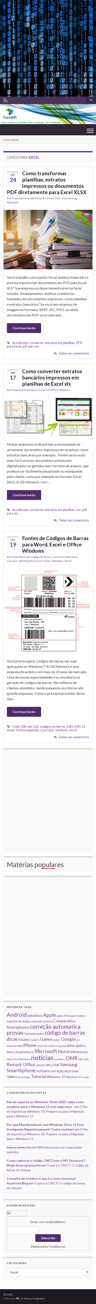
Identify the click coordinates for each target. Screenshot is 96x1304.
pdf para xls (31, 346)
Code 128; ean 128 (25, 726)
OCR (57, 198)
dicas (12, 1039)
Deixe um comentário (74, 353)
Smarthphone (21, 1070)
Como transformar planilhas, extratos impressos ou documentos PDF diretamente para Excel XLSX (47, 182)
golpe (57, 1039)
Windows (12, 202)
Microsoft (46, 1051)
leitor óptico (76, 1045)
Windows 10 (56, 1077)
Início (6, 139)
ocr (78, 510)
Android (17, 1014)
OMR (72, 1058)
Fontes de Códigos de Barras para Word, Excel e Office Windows (55, 544)
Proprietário (19, 198)
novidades (59, 1059)
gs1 (78, 1039)
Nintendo (82, 1052)
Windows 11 (74, 1077)
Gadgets (35, 1039)
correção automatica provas (44, 1029)
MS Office (52, 390)
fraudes (23, 1039)
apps (60, 1015)
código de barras (65, 1032)
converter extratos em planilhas (52, 343)
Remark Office (21, 1064)
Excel (50, 198)
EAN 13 (79, 726)
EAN (70, 726)
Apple (49, 1015)
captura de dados (18, 1021)
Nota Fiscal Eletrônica (18, 1059)
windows (61, 730)
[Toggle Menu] (90, 131)
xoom (85, 1076)
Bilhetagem (70, 1015)
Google (68, 1039)
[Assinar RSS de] (5, 99)
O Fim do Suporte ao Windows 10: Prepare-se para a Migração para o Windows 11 (47, 1111)
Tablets (12, 1077)
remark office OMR (48, 1065)
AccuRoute (20, 343)
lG (32, 1052)
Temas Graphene (34, 1298)
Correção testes (34, 1033)
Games (46, 1039)
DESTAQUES (38, 198)
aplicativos (34, 1015)
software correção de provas (57, 1071)
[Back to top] (86, 1294)
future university (19, 1147)
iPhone (29, 1045)
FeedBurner (57, 1246)
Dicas (34, 390)
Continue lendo (24, 328)
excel (10, 730)
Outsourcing (69, 198)
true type (47, 730)
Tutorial (38, 1076)
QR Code (83, 1059)
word (73, 730)
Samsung (68, 1064)
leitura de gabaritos (19, 1052)
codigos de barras (52, 726)
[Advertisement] (48, 48)
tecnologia (24, 1076)
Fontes (46, 561)
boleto (81, 1015)
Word (68, 561)
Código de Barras (41, 557)
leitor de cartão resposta (51, 1045)
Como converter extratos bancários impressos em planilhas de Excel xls (52, 377)
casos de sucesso (41, 1021)
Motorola (66, 1051)
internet (12, 1045)
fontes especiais (27, 730)
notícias (42, 1057)
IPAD (19, 1045)
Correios (12, 561)
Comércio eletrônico (65, 557)
